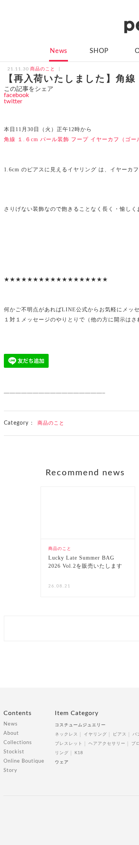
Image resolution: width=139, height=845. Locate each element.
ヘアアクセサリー (106, 743)
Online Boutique (23, 761)
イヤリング (95, 734)
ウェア (62, 762)
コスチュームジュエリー (80, 725)
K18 (79, 753)
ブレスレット (69, 743)
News (58, 51)
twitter (13, 101)
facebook (16, 95)
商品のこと (50, 423)
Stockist (13, 752)
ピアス (120, 734)
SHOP (99, 51)
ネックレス (66, 734)
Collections (17, 742)
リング (62, 753)
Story (10, 770)
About (11, 733)
